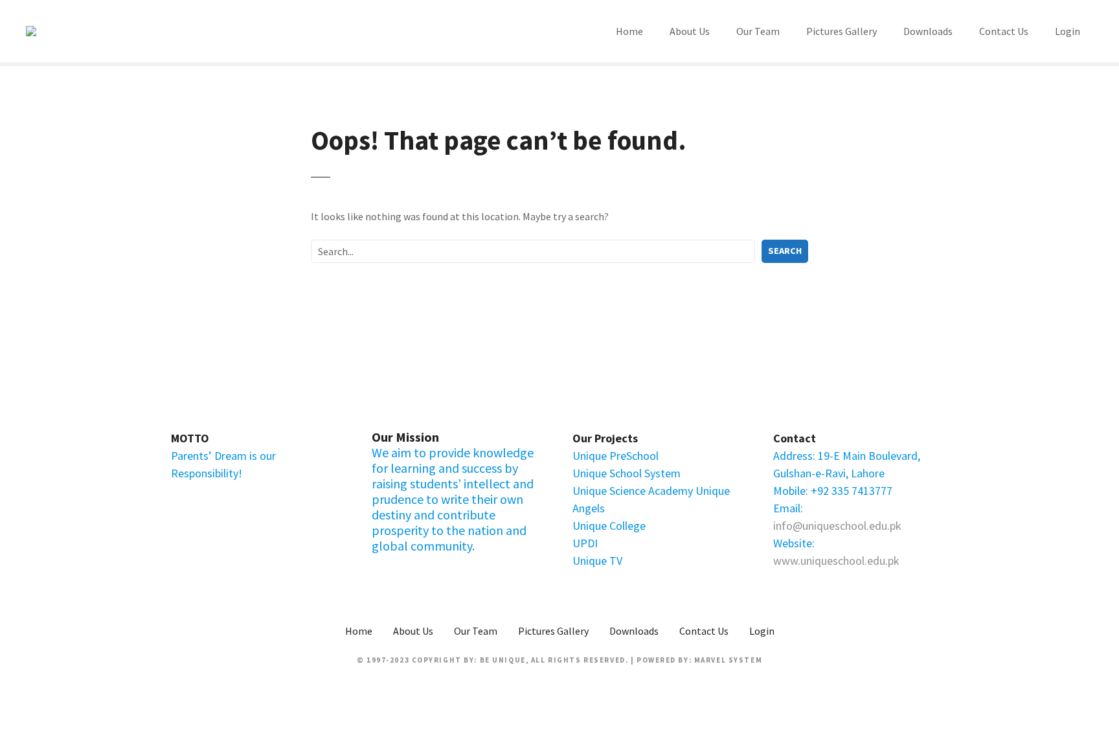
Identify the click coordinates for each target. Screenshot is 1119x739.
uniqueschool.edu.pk (849, 560)
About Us (690, 31)
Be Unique (503, 660)
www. (786, 560)
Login (1067, 31)
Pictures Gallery (841, 31)
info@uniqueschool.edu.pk (837, 525)
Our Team (758, 31)
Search (785, 250)
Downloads (928, 31)
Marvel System (728, 660)
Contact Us (1003, 31)
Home (629, 31)
